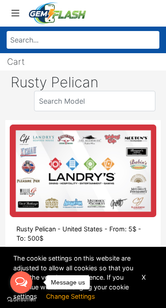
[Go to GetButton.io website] (21, 299)
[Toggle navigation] (15, 13)
